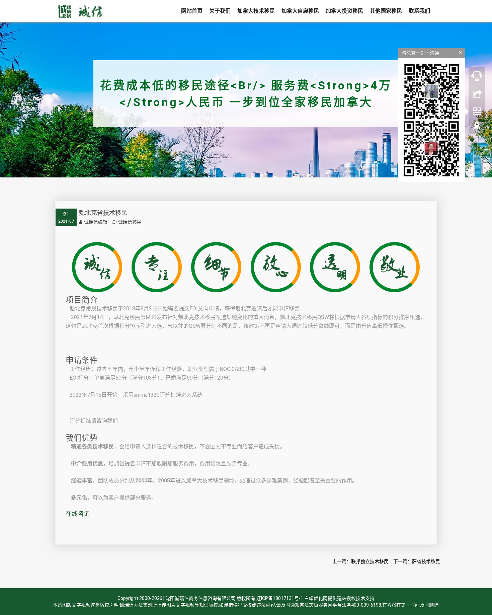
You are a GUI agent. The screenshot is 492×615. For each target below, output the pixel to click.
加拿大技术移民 (256, 11)
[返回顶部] (477, 128)
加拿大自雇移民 (300, 11)
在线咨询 (78, 513)
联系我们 (419, 11)
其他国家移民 (386, 11)
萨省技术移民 (426, 561)
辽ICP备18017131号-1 (279, 598)
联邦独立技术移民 (370, 561)
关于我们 (220, 11)
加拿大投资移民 (344, 11)
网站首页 (191, 11)
